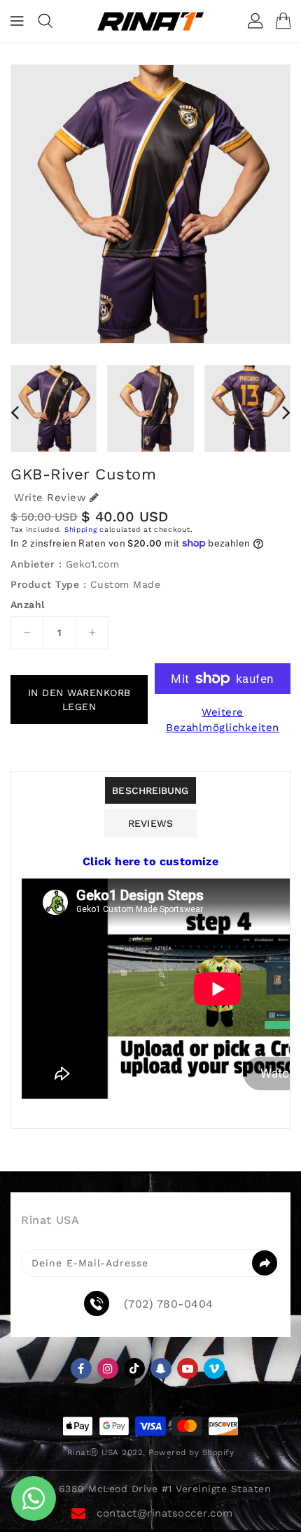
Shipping (80, 529)
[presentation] (14, 412)
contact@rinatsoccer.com (165, 1513)
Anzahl (27, 604)
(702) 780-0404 (169, 1304)
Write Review (50, 497)
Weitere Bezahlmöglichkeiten (222, 720)
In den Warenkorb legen (79, 699)
